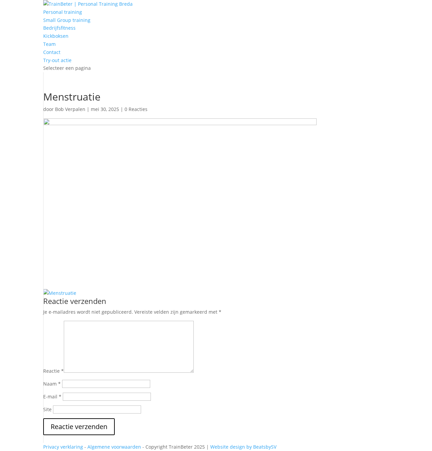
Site (47, 409)
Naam (52, 383)
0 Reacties (136, 109)
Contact (51, 52)
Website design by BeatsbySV (243, 447)
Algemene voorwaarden (114, 447)
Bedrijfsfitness (59, 28)
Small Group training (66, 20)
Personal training (62, 12)
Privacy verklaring (63, 447)
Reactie (53, 371)
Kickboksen (56, 36)
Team (49, 44)
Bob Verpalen (70, 109)
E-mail (52, 396)
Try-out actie (57, 60)
